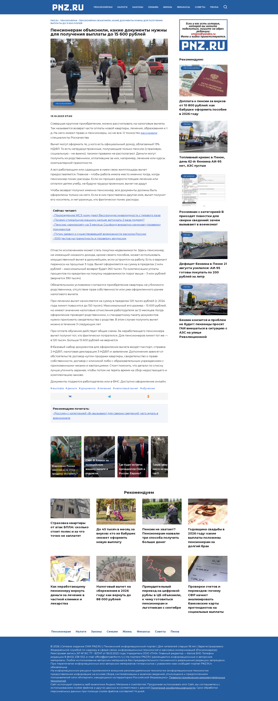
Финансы (183, 7)
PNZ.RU (55, 20)
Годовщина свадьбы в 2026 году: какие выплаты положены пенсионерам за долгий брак (206, 537)
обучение (148, 388)
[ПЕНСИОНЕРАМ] (203, 94)
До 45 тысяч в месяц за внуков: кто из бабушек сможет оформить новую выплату (115, 535)
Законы (137, 7)
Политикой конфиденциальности (173, 687)
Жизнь (167, 7)
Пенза (214, 7)
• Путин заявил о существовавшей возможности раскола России (99, 234)
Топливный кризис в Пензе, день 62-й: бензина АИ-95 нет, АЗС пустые (202, 161)
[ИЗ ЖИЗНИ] (203, 205)
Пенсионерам (103, 7)
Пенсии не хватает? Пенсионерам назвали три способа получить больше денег (161, 535)
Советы (200, 7)
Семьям (153, 7)
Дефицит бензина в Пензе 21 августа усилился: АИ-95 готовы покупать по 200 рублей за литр (203, 270)
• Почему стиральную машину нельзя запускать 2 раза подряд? (98, 220)
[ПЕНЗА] (203, 150)
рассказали (149, 133)
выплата (58, 388)
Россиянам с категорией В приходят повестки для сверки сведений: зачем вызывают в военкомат (201, 218)
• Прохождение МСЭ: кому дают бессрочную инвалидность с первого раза (107, 215)
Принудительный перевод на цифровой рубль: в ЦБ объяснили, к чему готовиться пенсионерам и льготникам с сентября (161, 597)
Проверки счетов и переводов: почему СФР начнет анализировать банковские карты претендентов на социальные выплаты (206, 599)
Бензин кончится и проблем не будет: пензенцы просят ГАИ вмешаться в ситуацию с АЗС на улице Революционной (203, 328)
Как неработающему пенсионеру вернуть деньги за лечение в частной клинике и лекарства (68, 595)
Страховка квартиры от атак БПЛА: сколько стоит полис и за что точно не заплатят (70, 529)
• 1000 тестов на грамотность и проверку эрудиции (89, 238)
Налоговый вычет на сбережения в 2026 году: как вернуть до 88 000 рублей (113, 593)
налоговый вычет (126, 388)
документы (88, 388)
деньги (72, 388)
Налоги (122, 7)
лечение (105, 388)
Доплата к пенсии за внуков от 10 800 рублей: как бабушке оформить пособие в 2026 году (203, 107)
